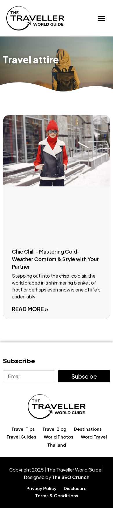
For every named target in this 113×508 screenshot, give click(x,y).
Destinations (88, 429)
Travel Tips (23, 429)
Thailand (56, 445)
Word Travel (94, 436)
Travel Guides (21, 436)
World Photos (58, 436)
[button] (101, 18)
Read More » (30, 308)
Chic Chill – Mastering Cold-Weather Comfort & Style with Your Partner (55, 259)
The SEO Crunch (71, 477)
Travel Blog (54, 429)
